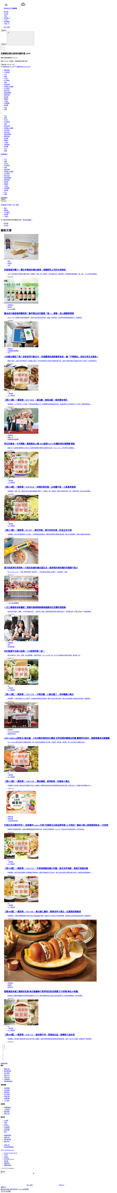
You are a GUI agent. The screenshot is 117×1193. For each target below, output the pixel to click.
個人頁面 (7, 1094)
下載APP (3, 30)
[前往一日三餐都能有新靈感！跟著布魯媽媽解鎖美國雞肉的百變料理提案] (21, 601)
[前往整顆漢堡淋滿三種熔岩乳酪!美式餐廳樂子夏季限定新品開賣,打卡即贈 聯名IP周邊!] (50, 981)
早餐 (5, 82)
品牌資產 (7, 1079)
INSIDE (6, 1157)
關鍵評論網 (7, 1165)
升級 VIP (6, 23)
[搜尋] (1, 203)
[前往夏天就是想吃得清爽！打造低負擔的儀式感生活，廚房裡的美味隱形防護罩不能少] (21, 563)
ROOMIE (7, 1126)
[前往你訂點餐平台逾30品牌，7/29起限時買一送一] (21, 640)
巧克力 (6, 78)
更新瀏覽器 (27, 220)
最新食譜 (7, 70)
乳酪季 (10, 985)
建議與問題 (4, 1063)
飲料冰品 (7, 90)
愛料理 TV (7, 18)
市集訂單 (7, 1096)
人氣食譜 (7, 72)
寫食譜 (9, 205)
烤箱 (5, 109)
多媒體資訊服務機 (13, 351)
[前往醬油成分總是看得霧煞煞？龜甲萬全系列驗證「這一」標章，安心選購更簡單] (21, 303)
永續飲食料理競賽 (13, 439)
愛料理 (6, 12)
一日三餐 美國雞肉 (13, 603)
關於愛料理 (7, 1071)
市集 (5, 16)
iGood (6, 19)
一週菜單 (10, 393)
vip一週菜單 (11, 395)
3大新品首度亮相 (13, 821)
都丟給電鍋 (7, 93)
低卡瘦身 (7, 88)
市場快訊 (10, 305)
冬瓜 (5, 107)
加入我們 (7, 1073)
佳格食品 (10, 818)
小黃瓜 (6, 101)
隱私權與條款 (8, 1081)
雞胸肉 (6, 99)
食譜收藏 (7, 1098)
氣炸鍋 (6, 97)
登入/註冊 (7, 27)
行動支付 (10, 348)
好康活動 (7, 1130)
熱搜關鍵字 (4, 154)
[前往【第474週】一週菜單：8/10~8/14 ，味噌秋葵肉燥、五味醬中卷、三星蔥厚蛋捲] (21, 477)
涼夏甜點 (7, 103)
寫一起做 (16, 205)
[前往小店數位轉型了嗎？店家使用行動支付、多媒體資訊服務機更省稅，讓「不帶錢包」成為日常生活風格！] (21, 347)
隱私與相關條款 (9, 1147)
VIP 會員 (6, 1100)
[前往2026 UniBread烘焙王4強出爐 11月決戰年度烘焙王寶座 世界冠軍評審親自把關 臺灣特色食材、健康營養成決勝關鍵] (21, 727)
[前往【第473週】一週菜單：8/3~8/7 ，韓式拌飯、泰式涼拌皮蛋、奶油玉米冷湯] (21, 520)
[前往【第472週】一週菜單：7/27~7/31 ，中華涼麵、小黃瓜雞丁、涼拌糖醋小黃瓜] (21, 684)
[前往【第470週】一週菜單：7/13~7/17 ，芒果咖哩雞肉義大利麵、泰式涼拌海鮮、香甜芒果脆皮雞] (21, 858)
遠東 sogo (10, 437)
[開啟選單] (20, 38)
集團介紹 (7, 1069)
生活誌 (6, 14)
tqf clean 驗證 (11, 309)
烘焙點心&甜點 (8, 86)
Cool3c (6, 1154)
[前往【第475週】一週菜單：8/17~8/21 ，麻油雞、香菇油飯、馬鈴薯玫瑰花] (21, 390)
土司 (9, 265)
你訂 (9, 644)
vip (8, 391)
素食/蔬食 (7, 84)
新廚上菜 (7, 1113)
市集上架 (7, 1077)
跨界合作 (10, 987)
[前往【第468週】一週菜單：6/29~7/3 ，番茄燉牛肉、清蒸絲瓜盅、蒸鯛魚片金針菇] (21, 1025)
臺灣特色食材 (12, 734)
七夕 (5, 74)
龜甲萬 (10, 307)
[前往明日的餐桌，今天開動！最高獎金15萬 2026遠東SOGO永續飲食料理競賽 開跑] (21, 433)
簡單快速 (7, 95)
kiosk (9, 352)
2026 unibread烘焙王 (13, 732)
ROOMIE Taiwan (9, 1159)
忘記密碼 (7, 1090)
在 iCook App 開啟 (5, 1191)
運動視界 (7, 1163)
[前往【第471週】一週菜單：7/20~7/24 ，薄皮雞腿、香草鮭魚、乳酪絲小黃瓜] (21, 771)
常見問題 (7, 1088)
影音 (5, 1132)
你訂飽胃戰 (11, 647)
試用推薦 (7, 21)
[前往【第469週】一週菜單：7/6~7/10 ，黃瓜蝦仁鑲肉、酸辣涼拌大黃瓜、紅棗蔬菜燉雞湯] (21, 901)
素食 (5, 208)
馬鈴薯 (6, 105)
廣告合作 (7, 1075)
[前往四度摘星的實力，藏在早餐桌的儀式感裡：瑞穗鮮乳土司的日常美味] (21, 259)
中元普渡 (7, 80)
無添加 (10, 263)
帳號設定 (7, 1092)
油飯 (5, 76)
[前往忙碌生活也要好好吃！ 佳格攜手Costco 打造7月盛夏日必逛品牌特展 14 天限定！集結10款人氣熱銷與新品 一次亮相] (21, 814)
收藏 (4, 205)
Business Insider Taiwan (10, 1153)
